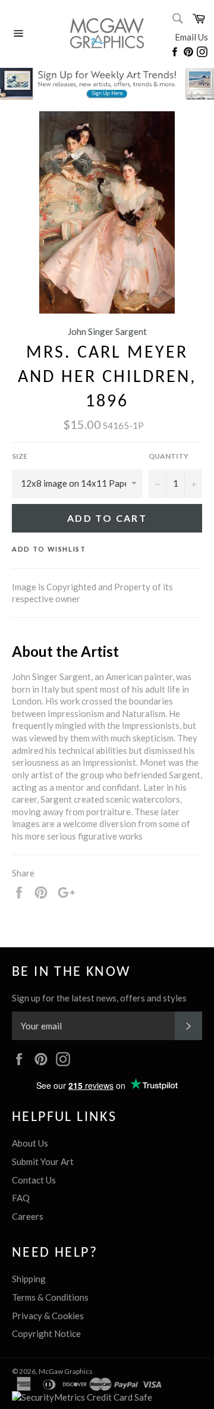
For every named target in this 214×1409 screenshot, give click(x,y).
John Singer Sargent (107, 331)
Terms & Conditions (50, 1297)
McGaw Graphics (66, 1371)
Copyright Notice (46, 1333)
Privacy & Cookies (48, 1315)
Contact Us (34, 1180)
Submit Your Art (43, 1161)
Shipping (29, 1278)
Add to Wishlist (49, 549)
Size (19, 456)
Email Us (191, 37)
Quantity (168, 456)
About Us (30, 1143)
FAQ (21, 1197)
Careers (27, 1216)
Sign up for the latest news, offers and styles (99, 997)
